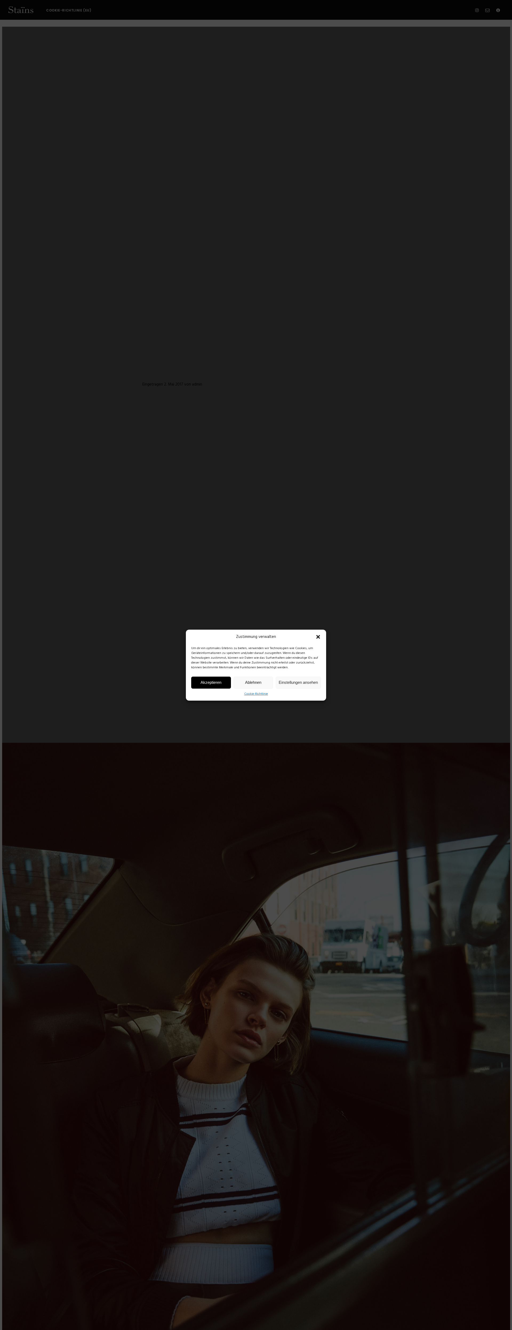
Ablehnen (253, 682)
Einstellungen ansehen (298, 682)
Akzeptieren (211, 682)
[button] (318, 637)
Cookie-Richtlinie (256, 693)
